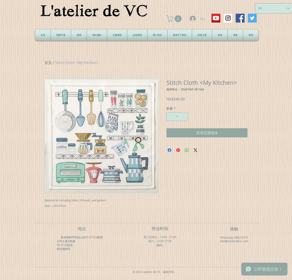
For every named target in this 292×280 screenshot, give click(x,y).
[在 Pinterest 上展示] (178, 150)
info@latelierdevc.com (234, 241)
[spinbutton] (177, 117)
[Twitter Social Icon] (252, 18)
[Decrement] (170, 117)
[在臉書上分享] (169, 150)
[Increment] (184, 117)
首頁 (48, 62)
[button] (174, 18)
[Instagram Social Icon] (228, 18)
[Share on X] (195, 150)
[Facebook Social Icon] (240, 18)
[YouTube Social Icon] (215, 18)
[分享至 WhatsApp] (187, 150)
